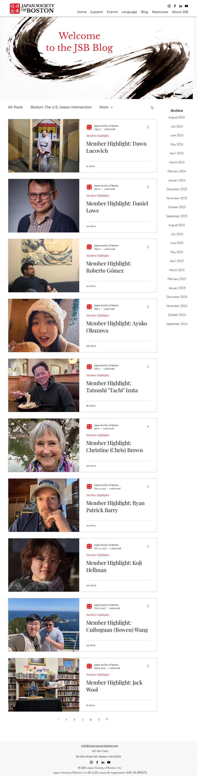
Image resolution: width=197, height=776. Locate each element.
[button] (152, 108)
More (103, 107)
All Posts (15, 107)
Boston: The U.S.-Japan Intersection (61, 107)
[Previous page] (58, 719)
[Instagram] (169, 6)
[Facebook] (175, 6)
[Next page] (106, 719)
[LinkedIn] (181, 6)
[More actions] (149, 127)
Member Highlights (97, 135)
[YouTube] (186, 6)
